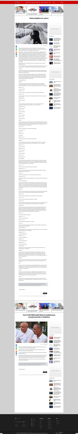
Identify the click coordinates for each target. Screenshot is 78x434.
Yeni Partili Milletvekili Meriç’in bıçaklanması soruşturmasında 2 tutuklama (57, 60)
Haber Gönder (23, 426)
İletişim (33, 426)
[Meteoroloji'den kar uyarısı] (31, 33)
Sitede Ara (57, 420)
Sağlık (37, 2)
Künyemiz (33, 424)
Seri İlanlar (49, 426)
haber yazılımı (33, 432)
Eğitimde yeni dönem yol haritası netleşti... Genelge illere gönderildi (57, 46)
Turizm (50, 2)
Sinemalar (49, 425)
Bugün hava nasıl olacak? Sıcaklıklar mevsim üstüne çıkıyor (57, 101)
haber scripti (39, 432)
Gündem (27, 2)
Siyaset (30, 2)
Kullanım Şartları (24, 424)
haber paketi (36, 432)
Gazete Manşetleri (50, 428)
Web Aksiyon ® (61, 432)
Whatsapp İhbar (24, 425)
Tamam (60, 433)
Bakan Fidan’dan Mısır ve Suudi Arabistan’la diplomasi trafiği (57, 104)
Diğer (54, 2)
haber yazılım (43, 432)
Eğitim (32, 2)
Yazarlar (33, 421)
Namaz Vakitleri (50, 422)
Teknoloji (41, 428)
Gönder (45, 293)
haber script (46, 432)
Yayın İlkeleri (16, 425)
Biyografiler (57, 422)
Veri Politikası (16, 426)
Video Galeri (34, 420)
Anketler (57, 421)
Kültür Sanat (46, 2)
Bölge (35, 2)
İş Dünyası (42, 2)
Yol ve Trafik (49, 421)
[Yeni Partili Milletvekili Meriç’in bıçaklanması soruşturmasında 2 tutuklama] (31, 332)
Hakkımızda (16, 424)
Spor (39, 2)
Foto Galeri (34, 418)
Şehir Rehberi (49, 427)
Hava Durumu (49, 420)
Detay (57, 433)
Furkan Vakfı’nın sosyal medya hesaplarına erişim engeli (57, 50)
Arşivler (33, 423)
